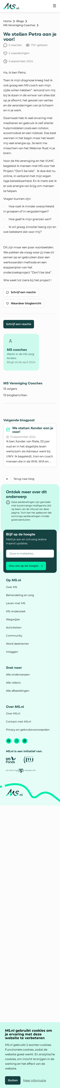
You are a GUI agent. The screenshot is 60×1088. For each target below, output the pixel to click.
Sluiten (13, 1080)
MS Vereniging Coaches (19, 25)
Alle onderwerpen (18, 674)
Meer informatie (34, 1080)
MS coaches (17, 349)
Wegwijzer (13, 619)
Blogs (20, 21)
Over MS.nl (13, 713)
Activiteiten (14, 627)
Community (14, 635)
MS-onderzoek (16, 611)
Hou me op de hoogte (23, 565)
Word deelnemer (17, 643)
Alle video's (13, 682)
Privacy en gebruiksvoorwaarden (28, 729)
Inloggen (12, 651)
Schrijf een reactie (18, 324)
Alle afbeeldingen (17, 690)
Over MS (11, 587)
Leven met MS (15, 603)
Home (7, 21)
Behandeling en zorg (20, 595)
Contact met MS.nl (18, 721)
